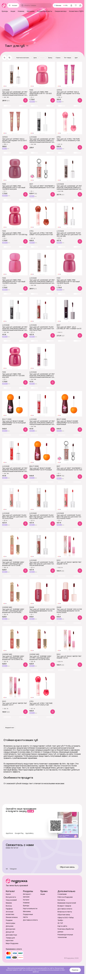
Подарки (9, 920)
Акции (42, 894)
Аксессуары (10, 923)
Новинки (26, 903)
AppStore (9, 833)
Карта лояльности (30, 908)
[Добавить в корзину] (25, 100)
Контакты (61, 900)
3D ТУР (60, 923)
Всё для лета (11, 897)
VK (7, 869)
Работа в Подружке (65, 897)
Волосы (9, 906)
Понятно (75, 970)
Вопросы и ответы (65, 912)
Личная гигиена (12, 917)
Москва (58, 5)
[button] (9, 57)
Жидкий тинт (9, 727)
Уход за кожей (11, 900)
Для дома (9, 926)
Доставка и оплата (30, 920)
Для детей (10, 932)
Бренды (26, 906)
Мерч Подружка (12, 943)
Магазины (27, 911)
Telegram (13, 869)
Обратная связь (67, 867)
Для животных (11, 935)
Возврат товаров (64, 906)
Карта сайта (62, 926)
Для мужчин (10, 929)
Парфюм (9, 909)
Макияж (9, 903)
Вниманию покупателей (67, 903)
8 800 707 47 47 (12, 848)
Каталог (26, 900)
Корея (8, 894)
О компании (62, 894)
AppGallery (29, 833)
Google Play (19, 833)
